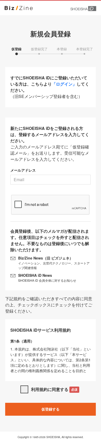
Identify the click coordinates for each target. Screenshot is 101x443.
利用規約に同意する (54, 389)
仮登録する (50, 409)
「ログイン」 (64, 84)
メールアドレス (23, 170)
